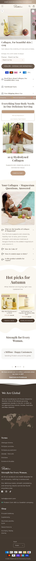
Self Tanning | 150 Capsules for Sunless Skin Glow (27, 313)
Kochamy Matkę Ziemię (7, 532)
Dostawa (4, 457)
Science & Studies (7, 461)
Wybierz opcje (9, 320)
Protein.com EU (14, 558)
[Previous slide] (16, 325)
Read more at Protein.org (18, 377)
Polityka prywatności (9, 450)
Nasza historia (6, 527)
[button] (30, 6)
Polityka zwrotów (7, 446)
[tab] (15, 367)
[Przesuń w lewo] (2, 24)
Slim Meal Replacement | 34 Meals (9, 312)
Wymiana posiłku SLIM (7, 522)
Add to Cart (18, 173)
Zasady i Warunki (7, 454)
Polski (17, 545)
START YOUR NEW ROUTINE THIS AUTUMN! (18, 2)
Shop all (18, 344)
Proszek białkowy (7, 513)
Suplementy (5, 517)
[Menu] (2, 6)
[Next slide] (19, 325)
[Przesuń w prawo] (33, 24)
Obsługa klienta (7, 442)
